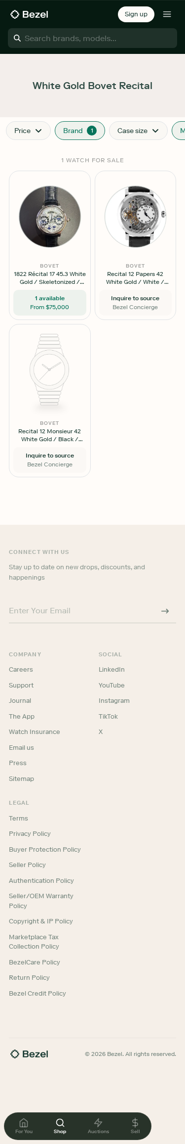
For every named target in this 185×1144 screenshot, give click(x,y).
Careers (21, 669)
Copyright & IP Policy (41, 921)
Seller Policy (27, 865)
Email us (21, 747)
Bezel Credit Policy (37, 993)
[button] (136, 14)
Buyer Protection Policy (45, 849)
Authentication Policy (41, 880)
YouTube (112, 685)
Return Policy (29, 977)
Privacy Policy (30, 833)
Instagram (114, 700)
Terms (18, 818)
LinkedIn (112, 669)
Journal (20, 700)
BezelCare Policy (34, 962)
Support (21, 685)
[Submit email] (165, 611)
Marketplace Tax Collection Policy (34, 942)
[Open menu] (167, 14)
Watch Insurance (34, 731)
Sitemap (21, 778)
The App (22, 716)
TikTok (108, 716)
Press (18, 763)
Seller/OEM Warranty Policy (41, 901)
